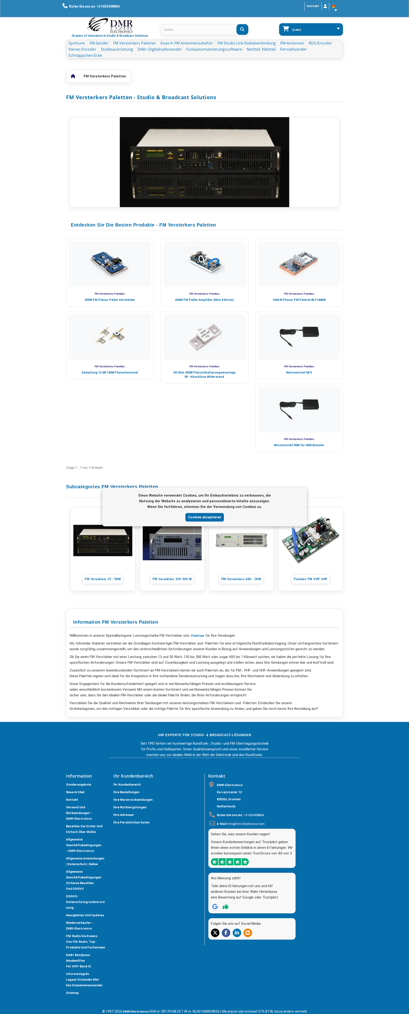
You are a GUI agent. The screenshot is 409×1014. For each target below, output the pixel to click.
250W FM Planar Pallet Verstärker (109, 300)
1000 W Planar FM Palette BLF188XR (299, 300)
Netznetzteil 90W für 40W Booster (299, 445)
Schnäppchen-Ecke (85, 55)
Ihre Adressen (123, 815)
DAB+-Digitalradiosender (160, 49)
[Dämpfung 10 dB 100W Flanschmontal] (110, 336)
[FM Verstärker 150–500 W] (172, 540)
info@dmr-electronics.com (246, 824)
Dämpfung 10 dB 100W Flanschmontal (110, 372)
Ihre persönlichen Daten (131, 822)
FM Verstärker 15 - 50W (103, 579)
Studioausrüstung (117, 49)
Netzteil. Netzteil (261, 49)
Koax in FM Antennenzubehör (186, 43)
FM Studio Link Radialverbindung (247, 43)
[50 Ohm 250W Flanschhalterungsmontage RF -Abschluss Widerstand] (204, 336)
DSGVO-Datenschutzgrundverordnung (85, 901)
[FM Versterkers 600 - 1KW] (241, 540)
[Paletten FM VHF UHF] (310, 540)
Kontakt (313, 6)
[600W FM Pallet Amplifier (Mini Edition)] (204, 264)
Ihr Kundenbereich (127, 784)
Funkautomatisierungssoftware (214, 49)
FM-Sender (99, 43)
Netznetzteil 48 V (299, 372)
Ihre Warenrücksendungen (133, 799)
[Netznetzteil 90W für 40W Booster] (299, 409)
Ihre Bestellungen (126, 792)
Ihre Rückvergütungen (130, 807)
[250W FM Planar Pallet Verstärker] (110, 264)
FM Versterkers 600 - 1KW (241, 579)
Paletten (197, 635)
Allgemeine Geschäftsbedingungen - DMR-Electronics (83, 845)
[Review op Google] (215, 906)
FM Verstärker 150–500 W (172, 579)
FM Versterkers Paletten (134, 43)
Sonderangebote (78, 784)
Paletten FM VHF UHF (311, 579)
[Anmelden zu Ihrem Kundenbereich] (325, 6)
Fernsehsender (293, 49)
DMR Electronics (136, 1011)
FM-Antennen (292, 43)
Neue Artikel (75, 792)
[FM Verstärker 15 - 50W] (102, 540)
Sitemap (72, 993)
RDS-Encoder (320, 43)
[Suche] (242, 29)
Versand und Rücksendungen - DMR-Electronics (79, 812)
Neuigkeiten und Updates (85, 915)
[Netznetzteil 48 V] (299, 336)
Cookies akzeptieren (204, 517)
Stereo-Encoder (82, 49)
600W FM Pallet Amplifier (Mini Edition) (204, 300)
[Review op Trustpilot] (225, 906)
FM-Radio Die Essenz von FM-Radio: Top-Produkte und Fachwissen (85, 941)
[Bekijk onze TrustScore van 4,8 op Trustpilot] (230, 861)
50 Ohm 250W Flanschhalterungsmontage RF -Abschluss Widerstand (204, 374)
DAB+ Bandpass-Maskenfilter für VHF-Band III (78, 960)
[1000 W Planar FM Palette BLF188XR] (299, 264)
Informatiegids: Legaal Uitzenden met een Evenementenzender (84, 979)
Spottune (76, 43)
